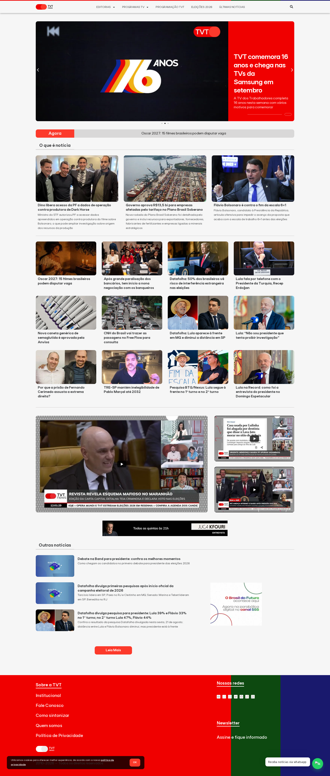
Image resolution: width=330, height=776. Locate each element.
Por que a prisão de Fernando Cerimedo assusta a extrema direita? (61, 392)
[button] (291, 6)
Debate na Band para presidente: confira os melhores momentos (129, 559)
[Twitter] (236, 696)
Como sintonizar (52, 715)
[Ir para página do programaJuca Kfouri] (165, 535)
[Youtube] (218, 696)
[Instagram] (230, 696)
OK (135, 762)
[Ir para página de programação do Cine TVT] (236, 624)
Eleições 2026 (201, 7)
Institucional (48, 696)
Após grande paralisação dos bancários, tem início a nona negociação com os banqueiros (129, 283)
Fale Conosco (50, 705)
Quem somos (49, 726)
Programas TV (133, 7)
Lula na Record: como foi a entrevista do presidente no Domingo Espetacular (258, 392)
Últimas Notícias (232, 7)
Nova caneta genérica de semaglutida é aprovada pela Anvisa (61, 338)
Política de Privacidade (59, 736)
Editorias (103, 7)
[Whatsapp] (224, 696)
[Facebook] (241, 696)
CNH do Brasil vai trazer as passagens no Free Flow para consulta (127, 338)
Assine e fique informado (242, 737)
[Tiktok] (247, 696)
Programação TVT (170, 7)
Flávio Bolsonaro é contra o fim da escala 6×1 (250, 205)
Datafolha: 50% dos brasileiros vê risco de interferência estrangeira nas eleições (197, 283)
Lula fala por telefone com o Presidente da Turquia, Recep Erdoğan (259, 283)
